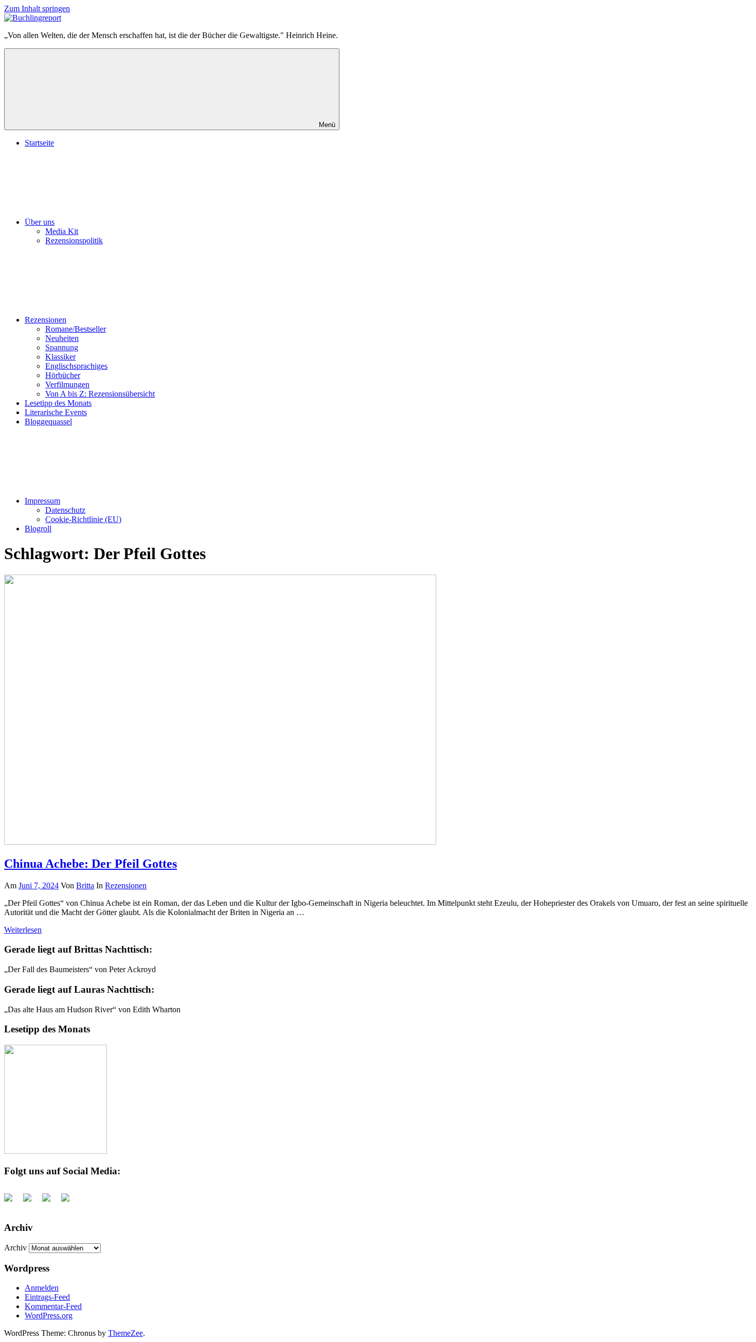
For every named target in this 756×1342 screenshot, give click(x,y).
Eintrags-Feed (47, 1297)
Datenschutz (65, 510)
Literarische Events (56, 412)
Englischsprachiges (76, 366)
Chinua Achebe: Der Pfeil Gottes (90, 863)
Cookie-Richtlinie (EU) (83, 519)
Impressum (42, 500)
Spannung (61, 347)
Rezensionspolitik (74, 240)
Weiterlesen (23, 929)
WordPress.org (49, 1315)
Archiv (15, 1247)
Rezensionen (45, 319)
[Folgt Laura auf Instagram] (69, 1201)
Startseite (39, 142)
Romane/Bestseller (75, 329)
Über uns (40, 222)
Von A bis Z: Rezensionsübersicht (100, 393)
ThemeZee (125, 1333)
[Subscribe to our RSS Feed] (50, 1201)
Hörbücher (62, 375)
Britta (85, 885)
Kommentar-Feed (53, 1306)
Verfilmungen (67, 384)
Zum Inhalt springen (37, 8)
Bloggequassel (48, 421)
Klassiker (60, 356)
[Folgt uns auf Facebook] (12, 1201)
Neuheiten (62, 338)
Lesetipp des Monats (58, 403)
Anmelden (42, 1287)
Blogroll (38, 528)
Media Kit (61, 231)
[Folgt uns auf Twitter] (31, 1201)
